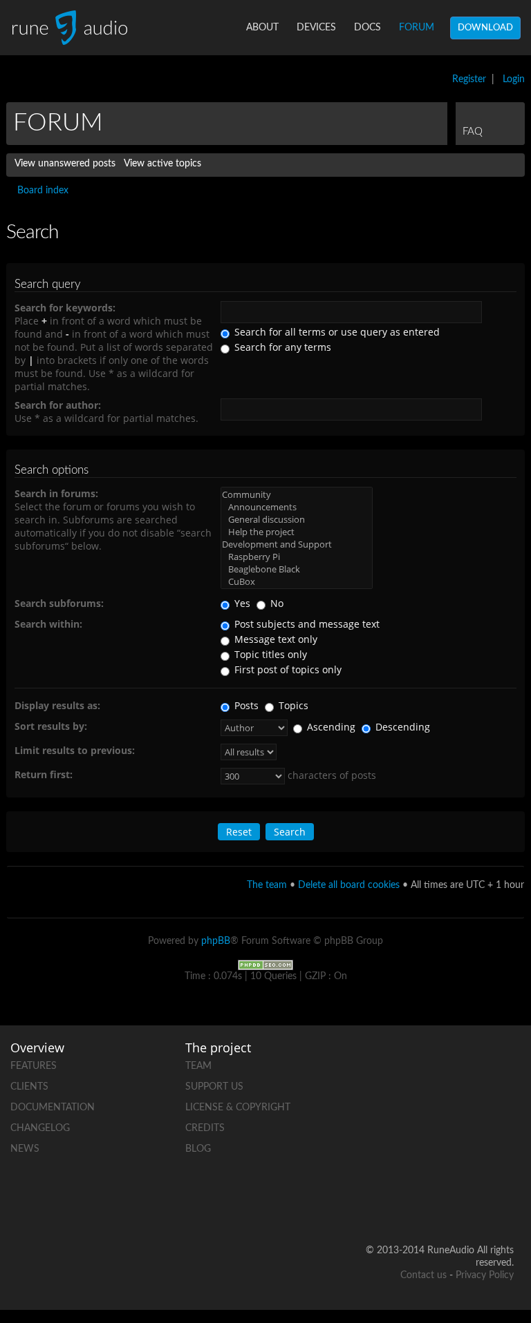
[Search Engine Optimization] (265, 964)
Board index (42, 190)
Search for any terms (281, 347)
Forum (416, 27)
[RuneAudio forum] (450, 1158)
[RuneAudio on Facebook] (503, 1063)
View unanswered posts (65, 163)
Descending (401, 726)
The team (267, 885)
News (24, 1149)
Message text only (274, 639)
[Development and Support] (296, 544)
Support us (214, 1087)
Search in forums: (56, 493)
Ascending (329, 726)
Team (198, 1066)
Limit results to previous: (75, 750)
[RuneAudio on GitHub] (450, 1063)
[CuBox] (296, 581)
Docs (367, 27)
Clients (29, 1087)
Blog (198, 1149)
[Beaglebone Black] (296, 569)
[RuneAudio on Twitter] (450, 1111)
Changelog (40, 1128)
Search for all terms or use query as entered (336, 331)
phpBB (215, 941)
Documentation (52, 1107)
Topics (292, 705)
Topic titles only (269, 654)
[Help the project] (296, 531)
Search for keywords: (65, 307)
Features (33, 1066)
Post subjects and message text (306, 623)
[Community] (296, 494)
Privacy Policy (485, 1275)
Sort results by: (51, 726)
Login (514, 79)
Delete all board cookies (349, 885)
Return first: (44, 774)
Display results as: (57, 705)
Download (485, 27)
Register (469, 79)
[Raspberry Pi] (296, 556)
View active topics (162, 163)
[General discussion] (296, 519)
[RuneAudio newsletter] (503, 1206)
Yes (241, 603)
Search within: (48, 623)
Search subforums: (59, 603)
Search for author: (58, 405)
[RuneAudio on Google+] (503, 1111)
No (275, 603)
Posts (245, 705)
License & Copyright (237, 1107)
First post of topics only (287, 669)
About (262, 27)
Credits (205, 1128)
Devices (316, 27)
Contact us (423, 1275)
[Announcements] (296, 507)
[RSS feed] (503, 1158)
